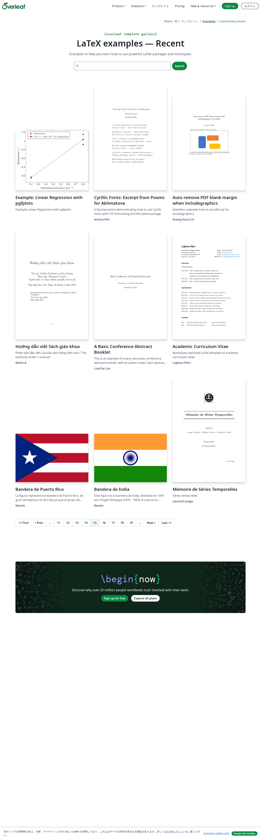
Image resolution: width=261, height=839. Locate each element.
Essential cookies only (216, 833)
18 (122, 523)
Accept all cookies (244, 833)
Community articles (232, 21)
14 (86, 523)
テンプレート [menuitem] (160, 6)
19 (131, 523)
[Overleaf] (13, 6)
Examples (209, 21)
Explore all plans (145, 598)
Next (151, 523)
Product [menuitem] (117, 6)
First (23, 523)
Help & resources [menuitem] (202, 6)
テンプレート (190, 21)
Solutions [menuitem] (137, 6)
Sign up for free (114, 598)
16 (104, 523)
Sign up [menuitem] (230, 6)
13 (76, 523)
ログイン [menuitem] (250, 6)
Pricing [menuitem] (179, 6)
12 (67, 523)
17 (113, 523)
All (176, 21)
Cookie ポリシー (176, 831)
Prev (39, 523)
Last (167, 523)
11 (58, 523)
